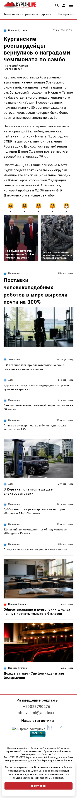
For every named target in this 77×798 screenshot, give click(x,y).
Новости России (17, 604)
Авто (10, 380)
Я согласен (38, 785)
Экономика (14, 273)
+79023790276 (36, 706)
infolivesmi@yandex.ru (37, 713)
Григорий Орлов (16, 65)
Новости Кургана (17, 30)
